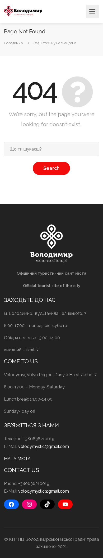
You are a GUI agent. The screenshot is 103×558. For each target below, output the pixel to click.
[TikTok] (47, 504)
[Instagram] (29, 504)
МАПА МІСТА (17, 458)
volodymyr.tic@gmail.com (43, 446)
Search (51, 168)
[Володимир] (23, 10)
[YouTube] (65, 504)
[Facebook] (11, 504)
